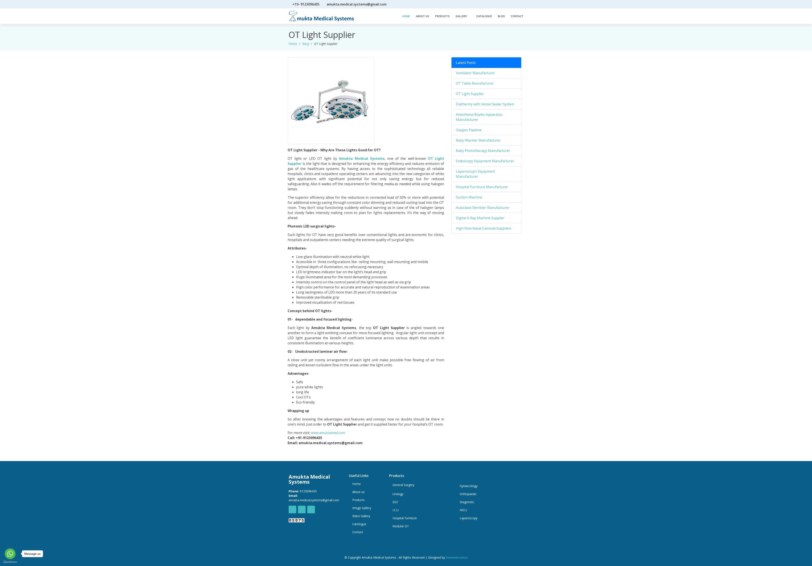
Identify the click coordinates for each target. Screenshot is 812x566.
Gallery (461, 16)
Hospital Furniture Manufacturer (482, 187)
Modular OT (400, 526)
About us (358, 491)
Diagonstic (467, 502)
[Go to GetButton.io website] (10, 561)
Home (293, 44)
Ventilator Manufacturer (475, 73)
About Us (422, 16)
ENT (395, 502)
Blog (501, 16)
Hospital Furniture (404, 518)
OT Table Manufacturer (475, 83)
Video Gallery (361, 516)
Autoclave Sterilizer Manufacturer (482, 207)
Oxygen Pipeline (468, 130)
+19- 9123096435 (306, 4)
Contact (517, 16)
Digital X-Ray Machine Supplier (480, 218)
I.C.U (395, 510)
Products (442, 16)
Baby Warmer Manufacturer (478, 140)
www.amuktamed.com (328, 432)
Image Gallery (361, 508)
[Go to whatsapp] (10, 553)
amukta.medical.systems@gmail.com (357, 4)
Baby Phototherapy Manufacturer (483, 150)
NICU (463, 510)
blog (305, 44)
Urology (397, 494)
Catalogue (484, 16)
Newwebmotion (457, 557)
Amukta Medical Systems (361, 158)
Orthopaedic (468, 494)
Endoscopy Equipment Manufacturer (485, 161)
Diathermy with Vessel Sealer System (485, 104)
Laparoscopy (468, 518)
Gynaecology (468, 486)
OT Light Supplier (470, 93)
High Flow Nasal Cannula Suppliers (483, 228)
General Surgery (403, 484)
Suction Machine (469, 197)
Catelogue (359, 524)
